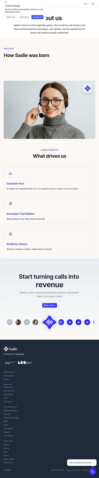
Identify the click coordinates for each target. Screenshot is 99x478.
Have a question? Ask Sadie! (80, 462)
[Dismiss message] (93, 462)
